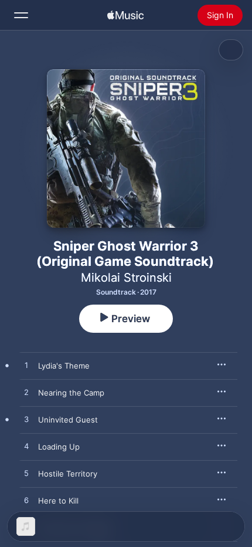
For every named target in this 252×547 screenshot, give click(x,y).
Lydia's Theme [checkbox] (64, 365)
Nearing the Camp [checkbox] (71, 392)
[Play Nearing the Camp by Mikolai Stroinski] (26, 392)
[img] (125, 15)
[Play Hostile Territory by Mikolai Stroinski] (26, 473)
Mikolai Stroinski (126, 278)
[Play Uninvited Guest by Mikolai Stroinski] (26, 419)
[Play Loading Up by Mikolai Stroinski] (26, 446)
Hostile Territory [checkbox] (67, 473)
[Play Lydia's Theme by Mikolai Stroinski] (26, 365)
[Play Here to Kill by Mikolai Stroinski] (26, 500)
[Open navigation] (21, 15)
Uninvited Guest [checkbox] (68, 419)
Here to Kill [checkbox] (58, 500)
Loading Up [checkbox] (59, 446)
